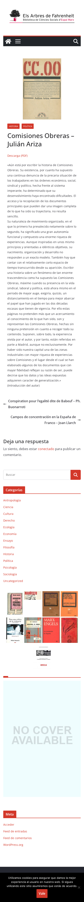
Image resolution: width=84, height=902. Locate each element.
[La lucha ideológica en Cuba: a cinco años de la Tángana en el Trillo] (42, 739)
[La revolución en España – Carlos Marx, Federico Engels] (51, 620)
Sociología (10, 574)
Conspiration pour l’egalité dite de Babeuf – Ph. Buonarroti (44, 404)
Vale (42, 893)
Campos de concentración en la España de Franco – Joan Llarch (43, 420)
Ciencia (8, 507)
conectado (46, 449)
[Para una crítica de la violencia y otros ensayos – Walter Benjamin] (14, 620)
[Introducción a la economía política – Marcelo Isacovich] (14, 594)
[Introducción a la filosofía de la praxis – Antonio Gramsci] (69, 620)
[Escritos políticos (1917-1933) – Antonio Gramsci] (69, 594)
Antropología (12, 500)
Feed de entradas (15, 831)
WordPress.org (13, 845)
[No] (79, 887)
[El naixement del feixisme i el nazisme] (42, 646)
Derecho (9, 520)
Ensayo (8, 541)
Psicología (10, 567)
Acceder (8, 824)
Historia (13, 126)
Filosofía (8, 547)
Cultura (8, 514)
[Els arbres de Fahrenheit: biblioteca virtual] (8, 41)
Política (27, 126)
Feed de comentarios (17, 838)
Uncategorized (13, 581)
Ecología (8, 527)
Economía (10, 534)
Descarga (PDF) (17, 156)
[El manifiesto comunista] (33, 594)
